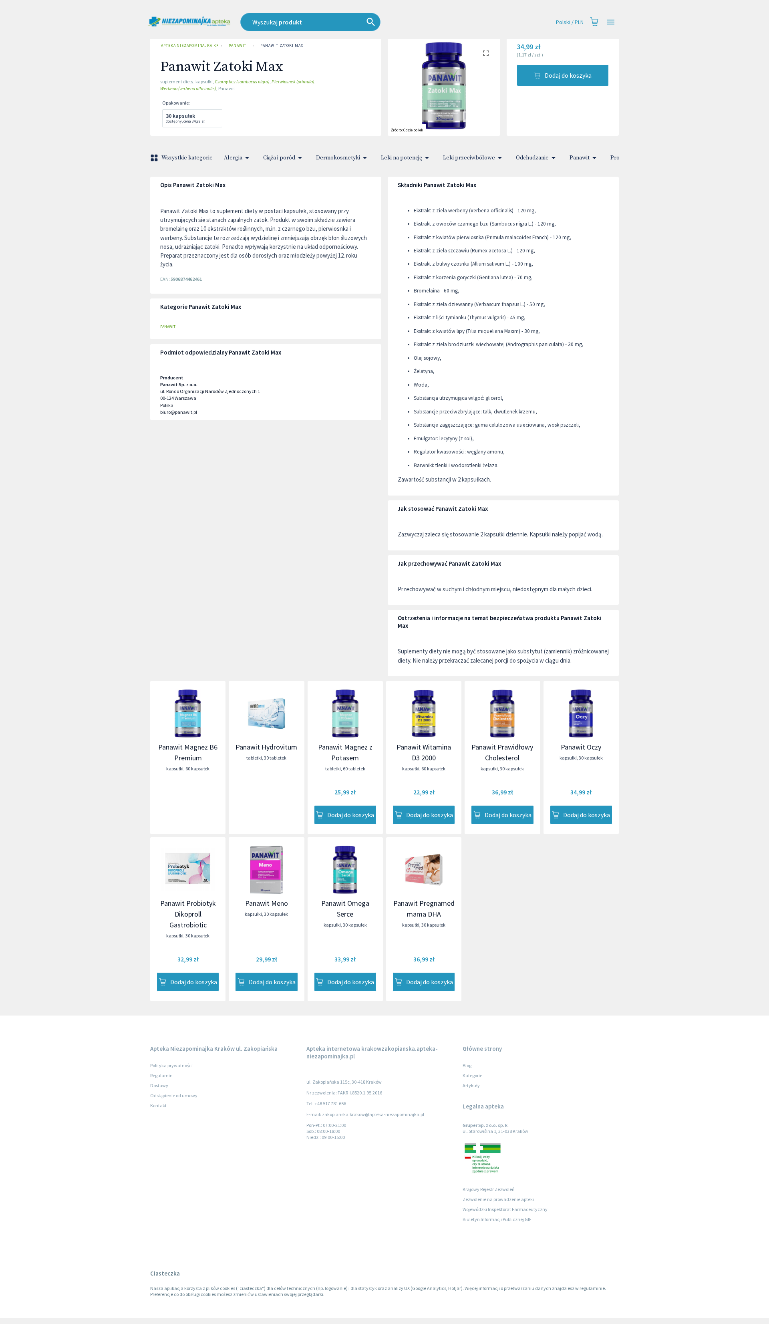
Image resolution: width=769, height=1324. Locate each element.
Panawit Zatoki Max (281, 45)
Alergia (233, 157)
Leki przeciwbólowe (469, 157)
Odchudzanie (532, 157)
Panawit (237, 45)
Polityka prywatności (171, 1065)
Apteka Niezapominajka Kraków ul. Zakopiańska (189, 45)
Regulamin (161, 1075)
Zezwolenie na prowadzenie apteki (498, 1199)
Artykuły (471, 1085)
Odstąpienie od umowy (173, 1095)
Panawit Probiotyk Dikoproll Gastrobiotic (188, 914)
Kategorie (472, 1075)
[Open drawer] (611, 22)
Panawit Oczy (581, 747)
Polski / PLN (570, 22)
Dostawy (159, 1085)
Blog (467, 1065)
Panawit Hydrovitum (266, 747)
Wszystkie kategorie (187, 157)
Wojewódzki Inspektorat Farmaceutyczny (505, 1209)
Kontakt (158, 1105)
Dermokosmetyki (338, 157)
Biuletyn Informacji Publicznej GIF (497, 1219)
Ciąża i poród (279, 157)
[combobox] (346, 22)
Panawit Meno (266, 903)
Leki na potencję (401, 157)
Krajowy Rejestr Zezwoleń (489, 1189)
